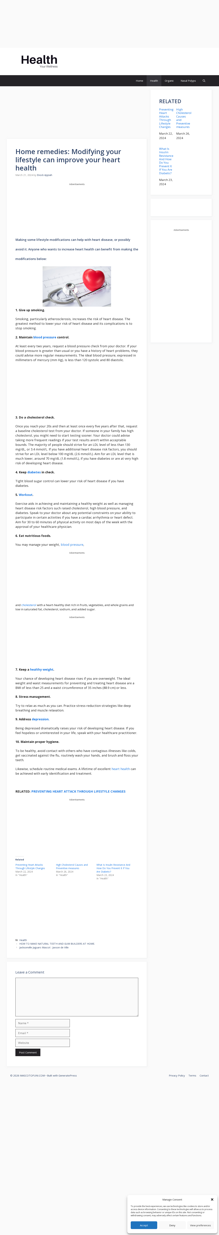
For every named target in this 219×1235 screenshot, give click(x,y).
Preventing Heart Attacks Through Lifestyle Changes (30, 866)
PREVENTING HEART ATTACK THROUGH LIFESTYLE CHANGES (78, 791)
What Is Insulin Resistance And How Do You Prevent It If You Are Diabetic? (113, 868)
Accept (144, 1225)
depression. (40, 719)
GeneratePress (68, 1075)
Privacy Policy (177, 1075)
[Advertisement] (102, 24)
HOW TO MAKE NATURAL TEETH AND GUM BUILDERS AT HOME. (57, 943)
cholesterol (29, 605)
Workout (26, 495)
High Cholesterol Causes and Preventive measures (72, 866)
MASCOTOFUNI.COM (91, 61)
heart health (121, 769)
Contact (204, 1075)
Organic (169, 80)
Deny (172, 1225)
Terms (192, 1075)
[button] (212, 1199)
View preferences (200, 1225)
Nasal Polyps (188, 80)
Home (139, 80)
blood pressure (44, 337)
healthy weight (41, 669)
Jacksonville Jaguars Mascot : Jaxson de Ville (44, 947)
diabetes (34, 472)
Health (154, 80)
